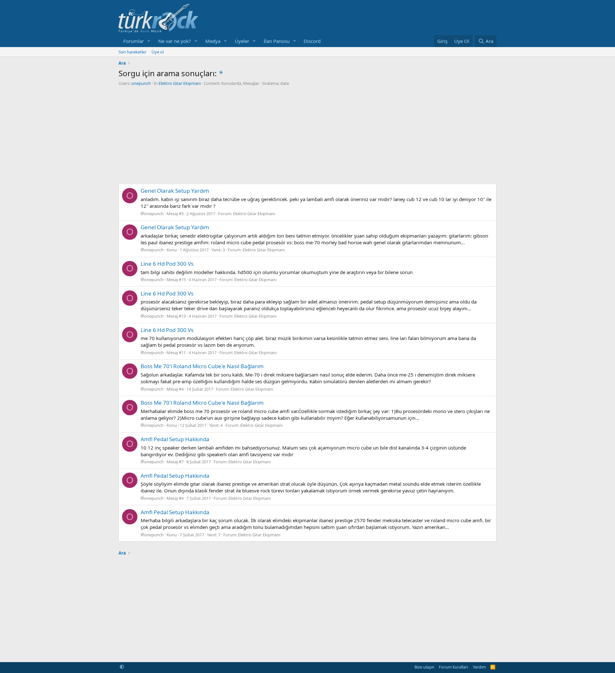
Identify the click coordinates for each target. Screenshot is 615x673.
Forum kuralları (453, 667)
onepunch (141, 83)
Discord (312, 41)
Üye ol (158, 52)
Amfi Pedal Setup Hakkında (175, 439)
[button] (148, 41)
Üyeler (242, 41)
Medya (212, 41)
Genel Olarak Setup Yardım (175, 190)
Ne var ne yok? (174, 41)
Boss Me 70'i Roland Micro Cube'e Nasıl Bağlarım (202, 366)
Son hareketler (132, 52)
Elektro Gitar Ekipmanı (180, 83)
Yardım (479, 667)
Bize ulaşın (424, 667)
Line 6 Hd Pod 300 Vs (167, 263)
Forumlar (133, 41)
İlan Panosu (277, 41)
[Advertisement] (307, 134)
